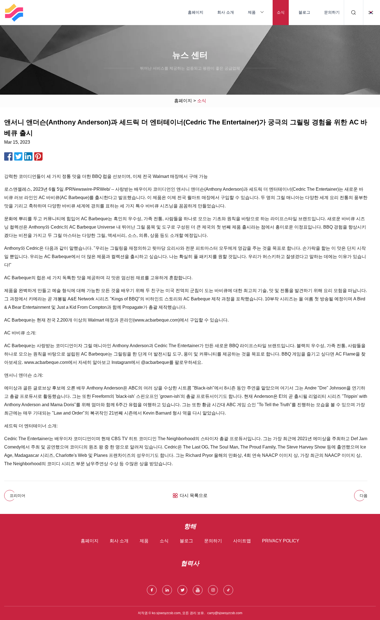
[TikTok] (228, 590)
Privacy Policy (280, 540)
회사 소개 (225, 12)
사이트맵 (242, 540)
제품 (252, 12)
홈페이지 (195, 12)
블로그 (304, 12)
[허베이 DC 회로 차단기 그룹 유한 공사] (14, 12)
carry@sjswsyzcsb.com (224, 613)
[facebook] (152, 590)
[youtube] (198, 590)
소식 (281, 12)
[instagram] (213, 590)
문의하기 (332, 12)
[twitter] (182, 590)
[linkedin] (167, 590)
